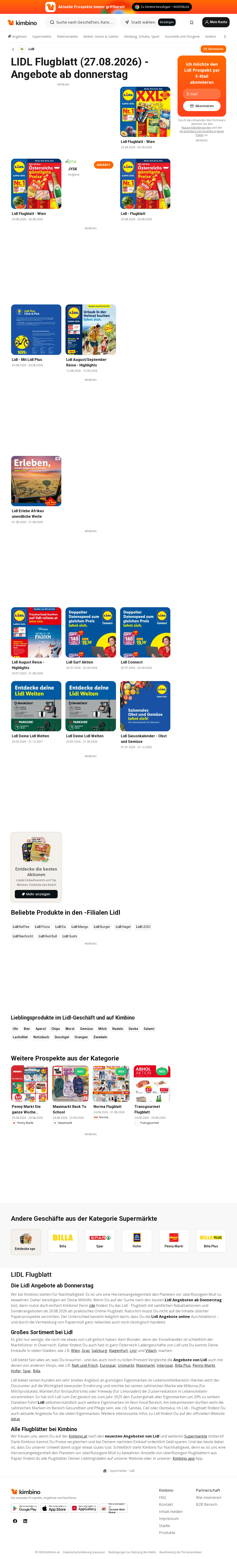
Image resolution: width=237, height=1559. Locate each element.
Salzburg (99, 1350)
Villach (150, 1350)
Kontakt (166, 1504)
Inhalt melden (171, 1511)
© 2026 (47, 1552)
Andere (210, 36)
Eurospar (108, 1365)
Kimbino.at (78, 1436)
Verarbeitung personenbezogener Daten (201, 133)
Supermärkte (41, 36)
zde (92, 1305)
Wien (75, 1350)
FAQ (162, 1497)
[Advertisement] (63, 118)
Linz (133, 1350)
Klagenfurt (118, 1350)
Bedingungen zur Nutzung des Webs (132, 1552)
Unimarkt (126, 1365)
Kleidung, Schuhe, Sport (141, 36)
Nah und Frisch (85, 1365)
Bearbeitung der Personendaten (180, 1552)
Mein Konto (218, 22)
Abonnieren (215, 49)
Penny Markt (204, 1365)
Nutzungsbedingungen (196, 128)
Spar (27, 1370)
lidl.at (15, 1419)
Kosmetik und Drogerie (182, 36)
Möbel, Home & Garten (100, 36)
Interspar (165, 1365)
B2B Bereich (206, 1504)
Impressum (169, 1518)
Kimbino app (184, 1458)
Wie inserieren (208, 1497)
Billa (36, 1370)
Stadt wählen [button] (143, 22)
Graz (86, 1350)
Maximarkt (145, 1365)
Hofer (16, 1370)
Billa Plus (183, 1365)
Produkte (167, 1532)
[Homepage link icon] (105, 1471)
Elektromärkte (67, 36)
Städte (164, 1525)
